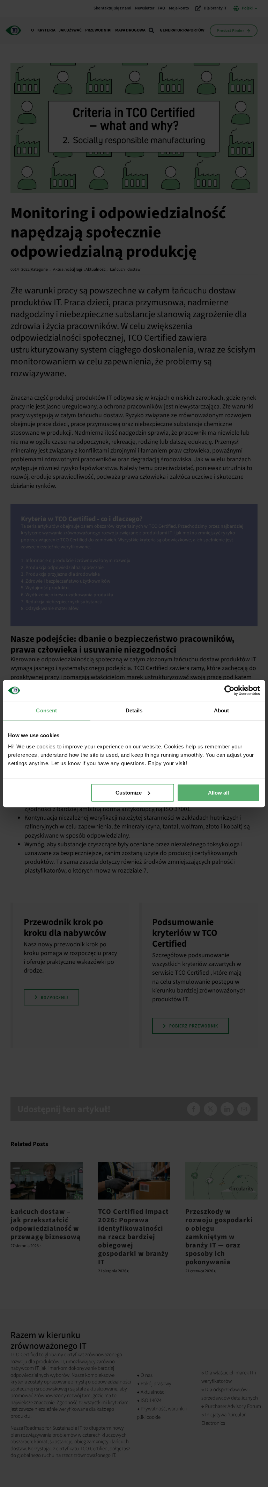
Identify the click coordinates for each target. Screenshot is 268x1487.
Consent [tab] (46, 710)
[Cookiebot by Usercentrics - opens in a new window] (229, 690)
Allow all (218, 793)
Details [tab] (134, 710)
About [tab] (221, 710)
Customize (129, 793)
